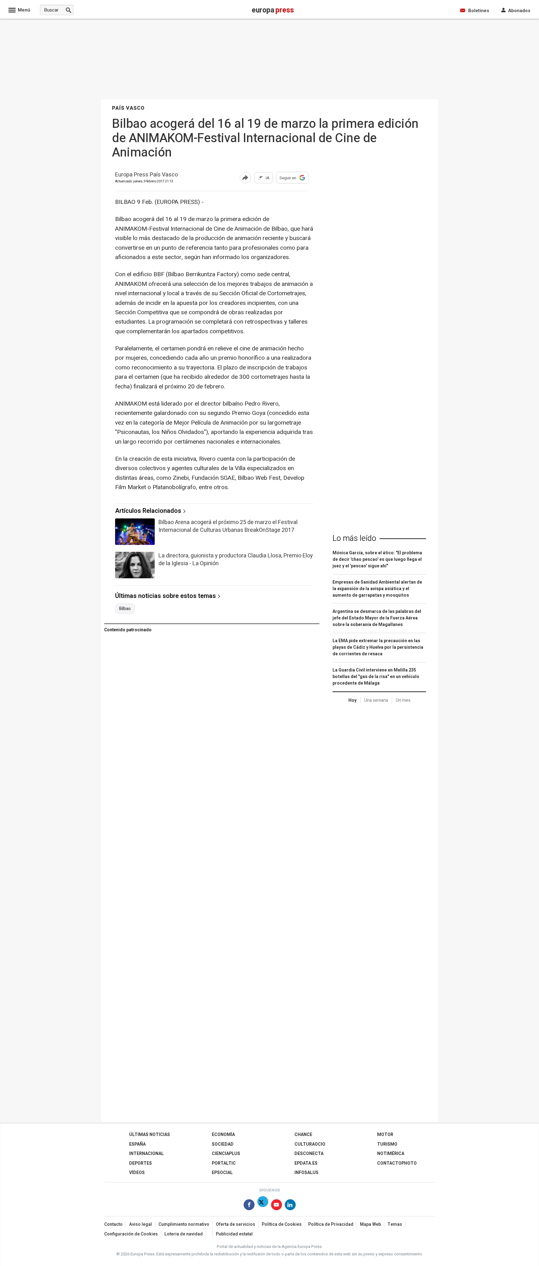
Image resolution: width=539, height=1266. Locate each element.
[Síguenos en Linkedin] (290, 1206)
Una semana (376, 700)
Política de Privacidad (330, 1224)
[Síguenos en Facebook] (249, 1206)
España (137, 1144)
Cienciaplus (226, 1153)
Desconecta (308, 1153)
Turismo (387, 1144)
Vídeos (137, 1172)
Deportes (140, 1163)
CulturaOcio (309, 1144)
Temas (394, 1224)
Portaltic (224, 1163)
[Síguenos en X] (262, 1206)
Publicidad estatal (234, 1234)
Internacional (146, 1153)
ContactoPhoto (397, 1163)
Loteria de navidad (183, 1234)
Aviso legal (140, 1224)
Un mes (403, 700)
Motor (385, 1134)
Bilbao (125, 609)
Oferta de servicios (235, 1224)
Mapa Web (370, 1224)
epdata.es (306, 1163)
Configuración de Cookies (131, 1234)
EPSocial (222, 1172)
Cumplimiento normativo (183, 1224)
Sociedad (223, 1144)
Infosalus (306, 1172)
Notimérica (390, 1153)
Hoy (352, 700)
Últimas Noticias (149, 1134)
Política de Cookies (282, 1224)
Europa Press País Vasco (146, 175)
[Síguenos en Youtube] (276, 1206)
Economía (223, 1134)
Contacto (113, 1224)
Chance (303, 1134)
